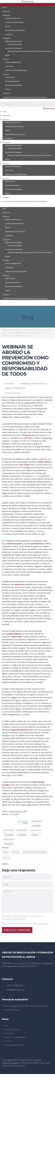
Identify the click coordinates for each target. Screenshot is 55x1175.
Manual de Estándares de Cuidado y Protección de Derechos (30, 51)
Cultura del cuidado (15, 44)
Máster (7, 55)
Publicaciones (10, 77)
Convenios (9, 34)
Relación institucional (12, 18)
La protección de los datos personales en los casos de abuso (25, 97)
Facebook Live (28, 435)
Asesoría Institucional (13, 62)
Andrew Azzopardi (14, 543)
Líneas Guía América (12, 81)
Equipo (7, 26)
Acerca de (6, 11)
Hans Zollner (24, 464)
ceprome (15, 852)
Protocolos (9, 66)
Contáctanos (9, 1033)
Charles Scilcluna (44, 462)
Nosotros (6, 15)
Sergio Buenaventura (19, 730)
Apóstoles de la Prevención (15, 30)
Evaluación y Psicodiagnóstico (16, 70)
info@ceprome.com (15, 989)
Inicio (4, 7)
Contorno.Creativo (11, 1062)
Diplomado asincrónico (13, 41)
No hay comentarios (12, 393)
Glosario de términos (12, 1010)
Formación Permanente (13, 48)
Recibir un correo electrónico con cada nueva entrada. (26, 923)
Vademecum (19, 584)
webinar (6, 858)
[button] (27, 4)
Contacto (6, 93)
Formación (6, 38)
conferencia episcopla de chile (34, 852)
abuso (5, 852)
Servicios (6, 59)
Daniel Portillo (16, 636)
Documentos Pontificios (13, 85)
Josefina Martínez (14, 634)
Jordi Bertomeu (37, 543)
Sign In (21, 1170)
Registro (14, 1170)
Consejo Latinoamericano (14, 22)
